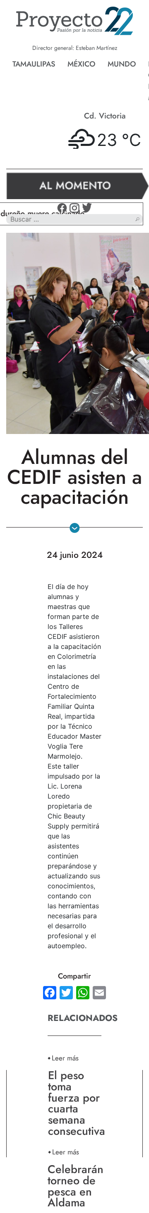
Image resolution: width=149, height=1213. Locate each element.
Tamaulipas (33, 64)
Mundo (122, 64)
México (81, 64)
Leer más (65, 1058)
